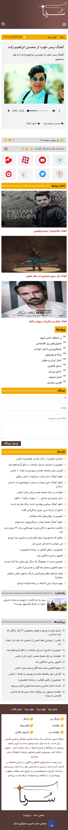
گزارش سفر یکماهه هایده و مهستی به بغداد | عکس (36, 470)
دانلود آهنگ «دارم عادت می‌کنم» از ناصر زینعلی (39, 476)
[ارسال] (9, 140)
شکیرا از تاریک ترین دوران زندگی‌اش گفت (42, 510)
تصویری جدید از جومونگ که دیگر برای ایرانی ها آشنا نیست (33, 561)
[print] (5, 140)
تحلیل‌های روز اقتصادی (49, 343)
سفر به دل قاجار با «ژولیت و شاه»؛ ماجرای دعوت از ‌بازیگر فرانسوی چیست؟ (24, 602)
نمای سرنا (30, 709)
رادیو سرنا (53, 709)
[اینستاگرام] (60, 175)
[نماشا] (9, 175)
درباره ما (27, 815)
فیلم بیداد (24, 725)
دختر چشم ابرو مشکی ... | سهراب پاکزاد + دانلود (38, 498)
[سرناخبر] (52, 9)
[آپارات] (26, 161)
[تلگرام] (31, 148)
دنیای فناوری (55, 366)
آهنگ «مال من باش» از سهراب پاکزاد (48, 321)
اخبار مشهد (55, 377)
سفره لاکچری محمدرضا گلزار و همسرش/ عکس (39, 567)
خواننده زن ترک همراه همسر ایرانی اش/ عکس (40, 492)
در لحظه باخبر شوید (51, 338)
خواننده (56, 725)
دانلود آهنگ (31, 123)
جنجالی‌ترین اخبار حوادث (48, 349)
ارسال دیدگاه (11, 443)
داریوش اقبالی (22, 732)
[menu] (64, 24)
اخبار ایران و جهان (52, 360)
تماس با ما (39, 815)
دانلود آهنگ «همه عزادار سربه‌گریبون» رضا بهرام (39, 522)
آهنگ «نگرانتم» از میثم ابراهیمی (50, 231)
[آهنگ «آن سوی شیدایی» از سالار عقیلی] (34, 254)
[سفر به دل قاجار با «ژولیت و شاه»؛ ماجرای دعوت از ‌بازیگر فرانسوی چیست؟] (57, 604)
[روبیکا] (26, 175)
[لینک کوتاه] (14, 140)
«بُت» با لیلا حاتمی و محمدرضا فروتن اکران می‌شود (36, 686)
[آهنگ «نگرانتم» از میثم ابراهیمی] (34, 209)
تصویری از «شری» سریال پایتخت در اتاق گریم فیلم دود (35, 465)
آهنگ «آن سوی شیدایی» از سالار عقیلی (46, 276)
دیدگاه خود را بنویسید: (57, 418)
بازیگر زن (55, 719)
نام (65, 397)
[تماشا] (9, 161)
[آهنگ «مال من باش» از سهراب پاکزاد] (34, 299)
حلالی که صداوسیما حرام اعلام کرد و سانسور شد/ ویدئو (35, 538)
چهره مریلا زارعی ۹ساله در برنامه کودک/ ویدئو (40, 583)
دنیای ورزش (55, 371)
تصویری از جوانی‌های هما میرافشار (46, 516)
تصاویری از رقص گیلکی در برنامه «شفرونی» (41, 550)
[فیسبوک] (22, 148)
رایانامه (64, 407)
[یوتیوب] (43, 161)
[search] (3, 24)
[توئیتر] (26, 148)
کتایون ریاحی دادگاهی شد (50, 556)
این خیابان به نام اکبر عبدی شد (47, 544)
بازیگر (26, 719)
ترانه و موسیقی (53, 354)
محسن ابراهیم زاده (51, 123)
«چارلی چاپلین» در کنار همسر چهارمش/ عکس (39, 459)
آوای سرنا (41, 709)
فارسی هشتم (54, 382)
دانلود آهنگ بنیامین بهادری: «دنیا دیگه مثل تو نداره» (37, 504)
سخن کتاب (17, 709)
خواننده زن (54, 732)
